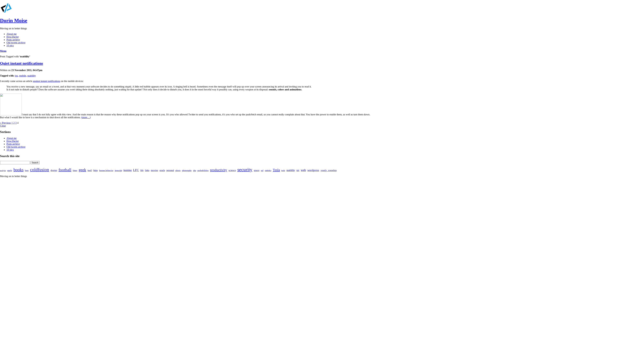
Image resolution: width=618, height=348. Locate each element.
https (95, 170)
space (256, 170)
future (75, 170)
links (147, 170)
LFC (136, 170)
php (194, 170)
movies (154, 170)
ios (16, 75)
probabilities (203, 170)
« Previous (5, 122)
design (54, 170)
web (303, 170)
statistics (268, 170)
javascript (118, 170)
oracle (162, 170)
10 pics (10, 45)
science (232, 170)
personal (170, 170)
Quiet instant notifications (21, 63)
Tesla (276, 170)
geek (82, 170)
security (244, 169)
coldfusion (39, 169)
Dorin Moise (13, 20)
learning (127, 170)
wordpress (313, 170)
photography (187, 170)
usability (31, 75)
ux (297, 170)
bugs (27, 170)
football (65, 170)
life (142, 170)
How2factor (12, 36)
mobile (22, 75)
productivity (218, 170)
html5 (90, 170)
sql (262, 170)
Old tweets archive (15, 42)
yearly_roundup (329, 170)
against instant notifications (46, 81)
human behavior (106, 170)
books (18, 169)
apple (9, 170)
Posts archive (13, 39)
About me (11, 34)
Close (3, 125)
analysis (3, 170)
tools (283, 170)
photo (178, 170)
